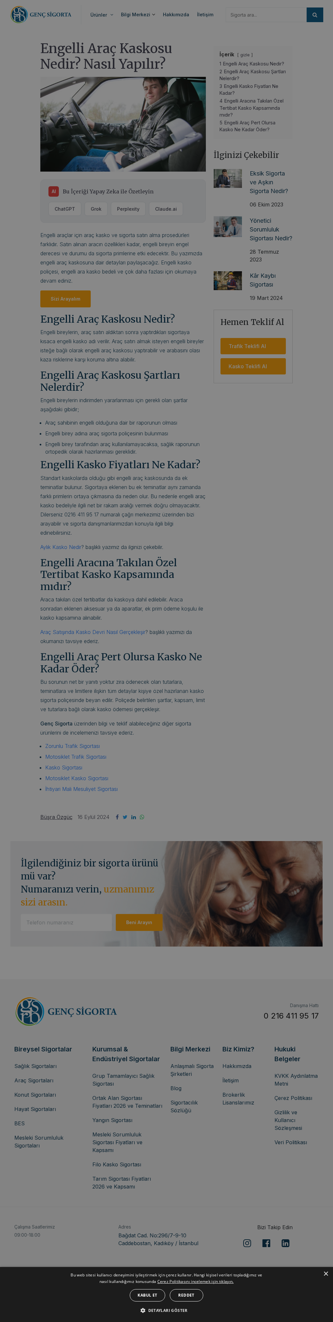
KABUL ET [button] (147, 1295)
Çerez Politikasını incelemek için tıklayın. (195, 1281)
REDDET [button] (186, 1295)
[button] (166, 1310)
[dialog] (166, 1294)
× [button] (325, 1274)
